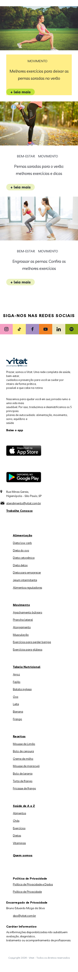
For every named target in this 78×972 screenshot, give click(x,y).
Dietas (17, 835)
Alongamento (22, 627)
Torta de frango (22, 781)
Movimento (37, 61)
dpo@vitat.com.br (24, 916)
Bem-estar (26, 156)
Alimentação (22, 535)
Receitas (19, 736)
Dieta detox (20, 565)
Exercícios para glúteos (27, 649)
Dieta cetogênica (24, 558)
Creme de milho (23, 759)
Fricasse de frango (24, 788)
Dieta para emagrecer (27, 572)
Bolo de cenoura (23, 751)
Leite (16, 704)
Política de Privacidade (27, 892)
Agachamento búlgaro (27, 612)
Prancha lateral (23, 620)
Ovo (15, 697)
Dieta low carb (22, 543)
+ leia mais (20, 92)
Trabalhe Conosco (19, 511)
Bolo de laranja (22, 773)
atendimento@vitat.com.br (23, 503)
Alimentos (19, 813)
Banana (18, 711)
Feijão (16, 682)
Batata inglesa (22, 689)
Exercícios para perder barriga (32, 642)
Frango (17, 719)
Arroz (16, 674)
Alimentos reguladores (27, 587)
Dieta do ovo (21, 550)
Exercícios (19, 828)
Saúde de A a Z (24, 806)
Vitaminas (19, 843)
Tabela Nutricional (26, 667)
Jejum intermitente (25, 580)
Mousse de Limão (24, 744)
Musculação (21, 635)
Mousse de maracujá (26, 766)
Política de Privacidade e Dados (33, 884)
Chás (16, 821)
